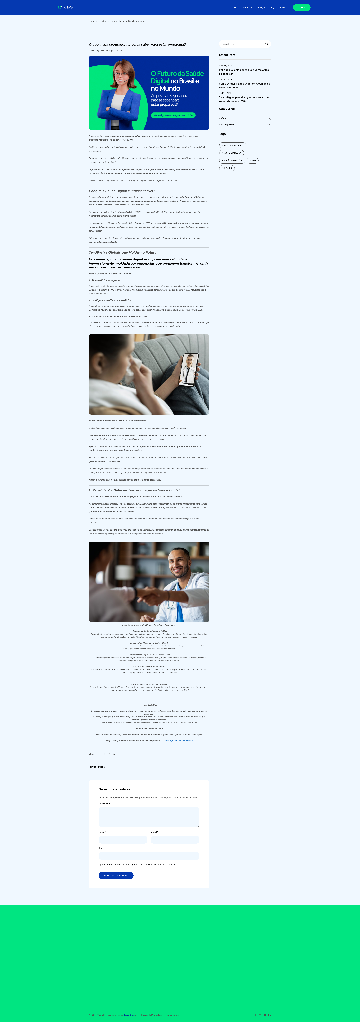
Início (235, 7)
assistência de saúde (232, 145)
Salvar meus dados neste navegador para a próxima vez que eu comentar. (138, 864)
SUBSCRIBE (258, 939)
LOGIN (302, 7)
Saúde (222, 118)
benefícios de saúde (232, 161)
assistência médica (231, 153)
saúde (253, 161)
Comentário (105, 803)
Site (100, 848)
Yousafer (227, 168)
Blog (272, 7)
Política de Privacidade (151, 1015)
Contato (282, 7)
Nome (102, 832)
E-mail (154, 832)
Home (92, 21)
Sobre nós (247, 7)
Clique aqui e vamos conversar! (178, 740)
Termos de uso (172, 1015)
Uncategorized (227, 124)
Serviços (261, 7)
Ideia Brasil (129, 1015)
